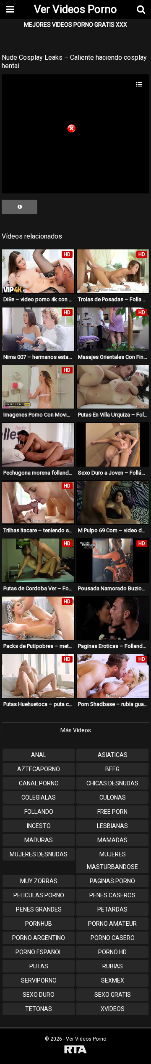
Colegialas (38, 797)
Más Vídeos (75, 730)
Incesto (39, 826)
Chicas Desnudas (112, 783)
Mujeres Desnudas (39, 854)
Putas (38, 966)
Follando (38, 811)
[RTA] (75, 1050)
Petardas (112, 909)
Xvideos (113, 1009)
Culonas (112, 797)
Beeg (112, 769)
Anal (38, 755)
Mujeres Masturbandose (112, 860)
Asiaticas (113, 755)
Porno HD (112, 952)
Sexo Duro (39, 994)
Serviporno (39, 980)
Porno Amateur (112, 923)
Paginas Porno (112, 881)
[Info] (19, 207)
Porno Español (39, 952)
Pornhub (38, 923)
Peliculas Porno (38, 895)
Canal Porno (39, 783)
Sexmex (112, 980)
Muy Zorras (38, 881)
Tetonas (38, 1009)
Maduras (38, 840)
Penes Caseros (112, 895)
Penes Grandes (39, 909)
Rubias (112, 966)
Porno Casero (113, 937)
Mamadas (112, 840)
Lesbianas (112, 826)
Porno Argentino (38, 937)
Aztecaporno (38, 769)
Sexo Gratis (112, 994)
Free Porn (112, 811)
